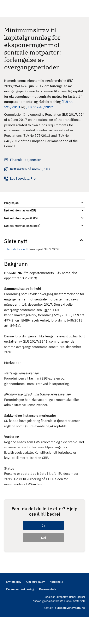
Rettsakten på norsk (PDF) (30, 169)
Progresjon (11, 203)
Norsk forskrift (18, 249)
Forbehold (56, 582)
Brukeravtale (47, 589)
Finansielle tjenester (25, 160)
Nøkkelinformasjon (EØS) (21, 218)
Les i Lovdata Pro (23, 178)
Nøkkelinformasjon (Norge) (22, 226)
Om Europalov (35, 582)
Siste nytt (15, 240)
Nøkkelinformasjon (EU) (20, 210)
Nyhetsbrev (13, 582)
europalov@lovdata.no (70, 608)
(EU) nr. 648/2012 (39, 107)
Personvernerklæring (20, 589)
